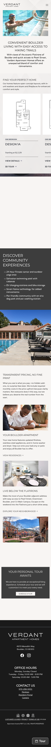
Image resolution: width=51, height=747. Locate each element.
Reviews (25, 692)
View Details (12, 161)
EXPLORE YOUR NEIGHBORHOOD (19, 511)
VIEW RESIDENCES (12, 455)
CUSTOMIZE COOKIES (13, 719)
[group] (22, 131)
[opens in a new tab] (22, 656)
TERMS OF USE (34, 719)
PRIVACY (25, 719)
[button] (47, 5)
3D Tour (9, 166)
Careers (25, 698)
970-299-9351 (25, 689)
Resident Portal (25, 695)
